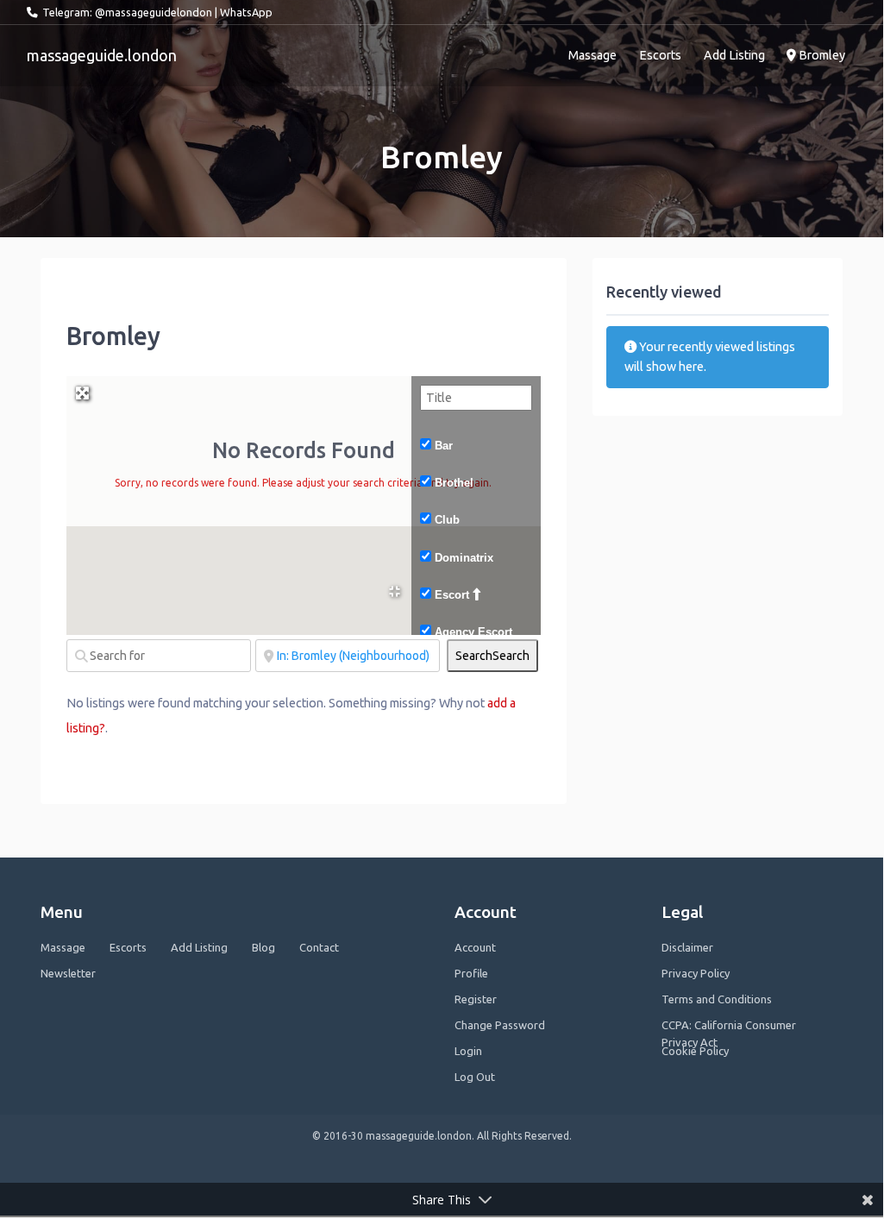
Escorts (660, 55)
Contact (319, 947)
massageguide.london (102, 55)
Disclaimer (687, 947)
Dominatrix (464, 557)
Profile (471, 973)
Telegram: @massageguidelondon (127, 12)
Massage (592, 55)
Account (475, 947)
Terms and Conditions (716, 999)
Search (492, 656)
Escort (452, 594)
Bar (444, 445)
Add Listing (734, 55)
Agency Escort (473, 631)
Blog (263, 947)
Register (476, 999)
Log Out (475, 1077)
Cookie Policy (695, 1051)
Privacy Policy (695, 973)
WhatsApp (246, 12)
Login (468, 1051)
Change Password (500, 1025)
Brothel (454, 482)
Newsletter (68, 973)
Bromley (820, 55)
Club (447, 519)
